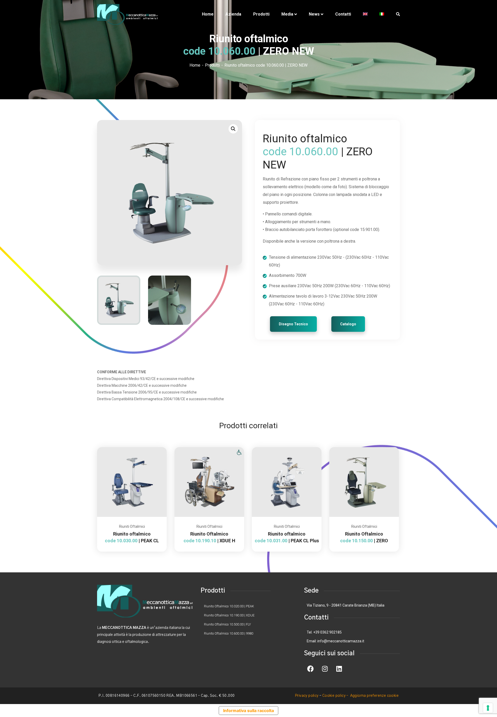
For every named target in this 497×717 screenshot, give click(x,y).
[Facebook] (310, 668)
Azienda (233, 14)
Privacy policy (307, 696)
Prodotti (261, 14)
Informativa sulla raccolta (248, 710)
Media (287, 14)
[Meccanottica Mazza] (127, 14)
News (314, 14)
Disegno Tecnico (293, 324)
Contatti (343, 14)
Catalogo (348, 324)
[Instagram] (324, 668)
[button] (233, 128)
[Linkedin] (339, 668)
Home (208, 14)
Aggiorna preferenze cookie (374, 696)
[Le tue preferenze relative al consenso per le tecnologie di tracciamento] (488, 708)
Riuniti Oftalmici (132, 526)
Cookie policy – (335, 696)
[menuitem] (365, 14)
